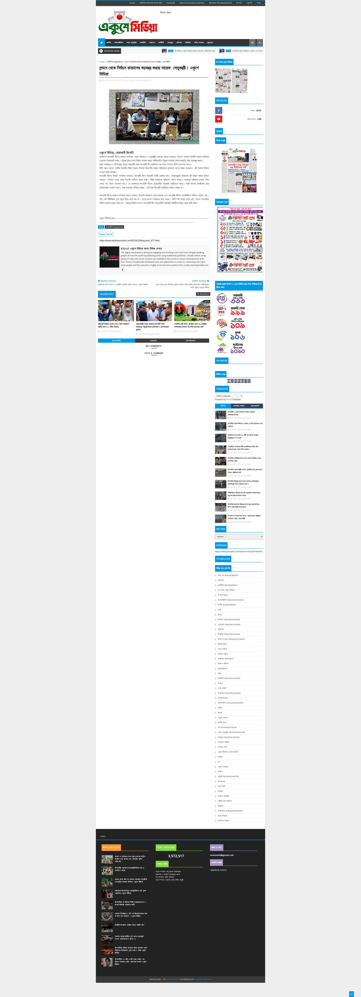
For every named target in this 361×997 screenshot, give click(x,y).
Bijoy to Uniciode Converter (192, 3)
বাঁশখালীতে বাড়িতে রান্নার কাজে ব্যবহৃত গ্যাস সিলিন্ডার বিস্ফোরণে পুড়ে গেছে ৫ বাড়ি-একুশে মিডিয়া (131, 950)
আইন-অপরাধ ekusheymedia (231, 639)
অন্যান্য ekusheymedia (229, 693)
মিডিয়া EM (222, 644)
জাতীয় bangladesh (227, 605)
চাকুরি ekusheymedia (228, 776)
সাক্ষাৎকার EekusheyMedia (230, 811)
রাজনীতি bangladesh (115, 61)
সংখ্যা (259, 3)
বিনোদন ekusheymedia (229, 619)
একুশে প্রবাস (223, 717)
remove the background (220, 3)
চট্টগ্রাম (135, 51)
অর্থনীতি (161, 42)
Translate (236, 399)
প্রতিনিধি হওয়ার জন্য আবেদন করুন (150, 3)
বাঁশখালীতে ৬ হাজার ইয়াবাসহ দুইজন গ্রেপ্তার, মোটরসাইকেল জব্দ (159, 51)
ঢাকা (219, 609)
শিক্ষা (219, 673)
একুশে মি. (249, 3)
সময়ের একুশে (223, 654)
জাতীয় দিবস (222, 722)
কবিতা (220, 708)
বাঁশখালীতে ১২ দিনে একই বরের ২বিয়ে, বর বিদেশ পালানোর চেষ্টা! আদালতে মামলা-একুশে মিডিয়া (131, 961)
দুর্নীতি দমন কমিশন (225, 801)
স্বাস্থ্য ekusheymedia (229, 737)
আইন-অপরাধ (199, 42)
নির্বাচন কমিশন (223, 663)
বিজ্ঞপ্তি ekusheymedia (229, 634)
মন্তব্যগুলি (255, 406)
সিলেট (220, 713)
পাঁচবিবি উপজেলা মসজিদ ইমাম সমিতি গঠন (129, 925)
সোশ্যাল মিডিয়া (223, 742)
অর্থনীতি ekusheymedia (229, 678)
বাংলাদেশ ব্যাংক (223, 820)
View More (204, 294)
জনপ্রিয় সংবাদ (239, 406)
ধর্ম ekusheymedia (227, 727)
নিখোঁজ (220, 791)
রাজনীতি (143, 42)
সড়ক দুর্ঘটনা (222, 649)
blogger (116, 340)
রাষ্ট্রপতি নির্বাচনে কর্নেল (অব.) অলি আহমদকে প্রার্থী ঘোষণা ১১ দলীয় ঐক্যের (113, 325)
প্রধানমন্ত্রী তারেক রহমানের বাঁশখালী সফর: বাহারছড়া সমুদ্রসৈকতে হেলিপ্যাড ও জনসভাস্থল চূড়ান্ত (152, 327)
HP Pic (239, 3)
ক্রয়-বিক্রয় (222, 816)
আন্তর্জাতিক (119, 42)
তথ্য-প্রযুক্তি (132, 42)
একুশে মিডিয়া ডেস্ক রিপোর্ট (228, 752)
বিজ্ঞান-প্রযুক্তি (223, 796)
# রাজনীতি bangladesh (114, 227)
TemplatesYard (172, 979)
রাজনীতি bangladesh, (143, 80)
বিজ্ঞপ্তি (188, 42)
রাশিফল (179, 42)
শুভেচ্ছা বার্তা (222, 747)
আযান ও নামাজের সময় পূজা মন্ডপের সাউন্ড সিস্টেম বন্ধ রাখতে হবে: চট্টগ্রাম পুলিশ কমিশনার (130, 859)
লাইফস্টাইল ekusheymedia (230, 703)
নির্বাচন (220, 683)
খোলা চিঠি (221, 786)
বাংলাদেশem (103, 303)
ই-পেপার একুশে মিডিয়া (226, 590)
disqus (153, 340)
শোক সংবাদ (222, 688)
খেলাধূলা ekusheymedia (229, 624)
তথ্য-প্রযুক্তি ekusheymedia (231, 732)
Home (132, 3)
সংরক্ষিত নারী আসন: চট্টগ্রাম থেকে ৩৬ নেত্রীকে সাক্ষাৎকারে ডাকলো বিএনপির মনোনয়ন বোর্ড (190, 325)
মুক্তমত (210, 42)
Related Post (107, 294)
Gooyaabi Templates (203, 979)
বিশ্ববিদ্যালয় (223, 698)
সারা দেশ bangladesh (228, 575)
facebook (170, 3)
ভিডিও (220, 771)
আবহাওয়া (221, 781)
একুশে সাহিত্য (223, 767)
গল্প (219, 762)
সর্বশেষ (223, 406)
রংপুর (220, 614)
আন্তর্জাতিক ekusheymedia (231, 600)
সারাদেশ (152, 42)
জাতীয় (109, 42)
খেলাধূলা (170, 42)
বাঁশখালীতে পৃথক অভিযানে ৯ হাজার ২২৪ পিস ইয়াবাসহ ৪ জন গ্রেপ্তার (219, 51)
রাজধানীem (222, 668)
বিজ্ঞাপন (221, 806)
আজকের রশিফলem (226, 659)
